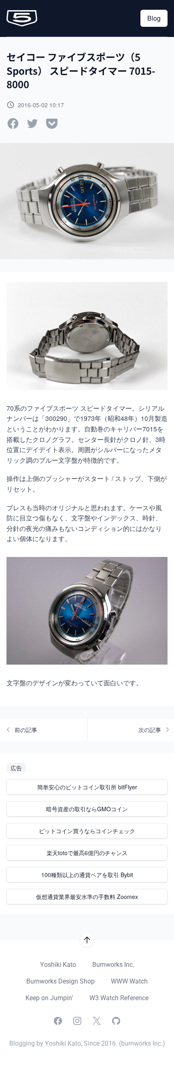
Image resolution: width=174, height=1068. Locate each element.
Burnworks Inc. (113, 964)
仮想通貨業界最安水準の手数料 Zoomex (87, 897)
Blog (154, 18)
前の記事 (26, 730)
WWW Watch (129, 981)
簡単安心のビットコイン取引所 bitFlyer (87, 787)
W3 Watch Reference (119, 998)
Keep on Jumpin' (49, 998)
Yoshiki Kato (58, 964)
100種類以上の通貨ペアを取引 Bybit (87, 875)
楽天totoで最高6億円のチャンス (87, 853)
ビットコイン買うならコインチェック (87, 831)
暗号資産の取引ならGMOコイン (87, 809)
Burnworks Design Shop (60, 981)
